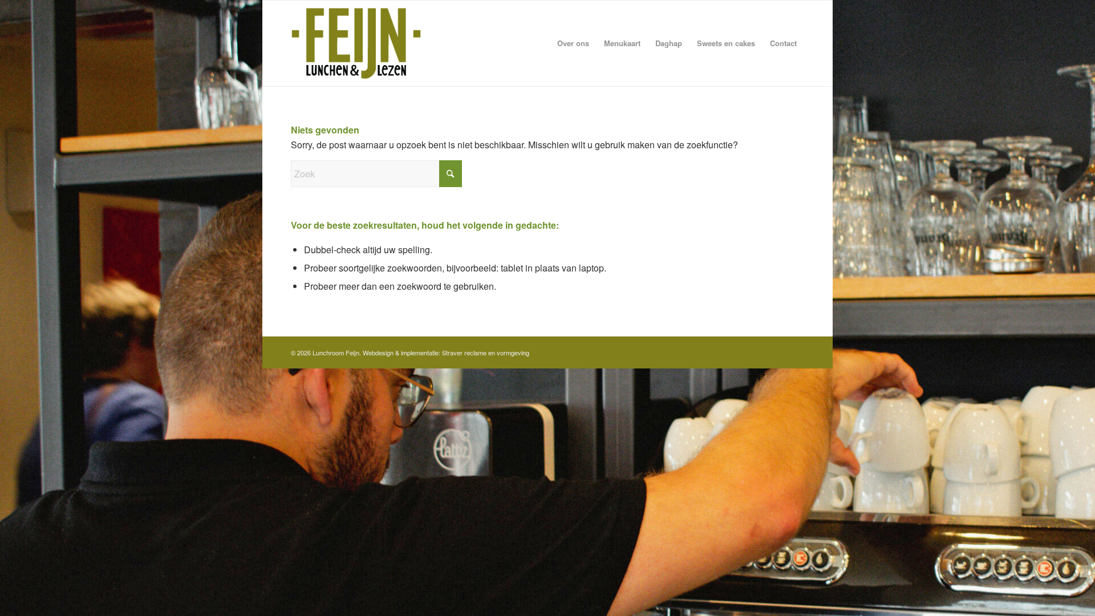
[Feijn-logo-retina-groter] (356, 43)
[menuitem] (573, 43)
